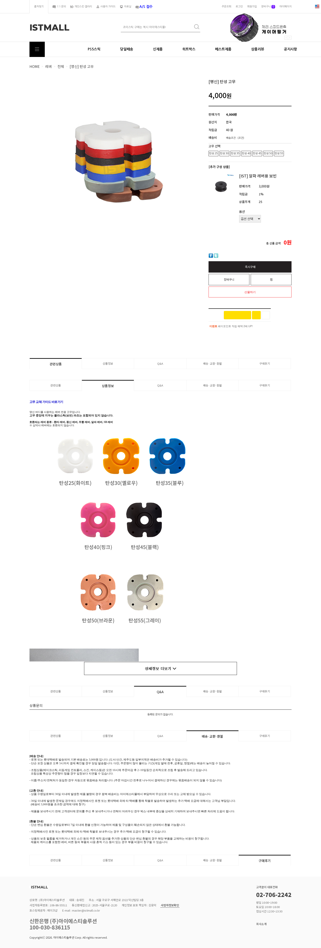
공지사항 (290, 49)
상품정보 (108, 363)
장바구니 (267, 6)
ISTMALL (49, 27)
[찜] (266, 315)
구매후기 (264, 363)
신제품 (158, 49)
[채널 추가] (256, 315)
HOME (34, 66)
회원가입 (252, 6)
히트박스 (188, 49)
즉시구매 (250, 267)
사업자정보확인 (170, 905)
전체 (60, 66)
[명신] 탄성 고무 (82, 66)
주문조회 (226, 6)
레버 (48, 66)
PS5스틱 (94, 49)
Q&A (160, 363)
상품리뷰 (257, 49)
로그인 (239, 6)
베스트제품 (223, 49)
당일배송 (126, 49)
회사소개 (261, 924)
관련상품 (56, 364)
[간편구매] (237, 315)
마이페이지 (286, 6)
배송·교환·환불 (212, 363)
